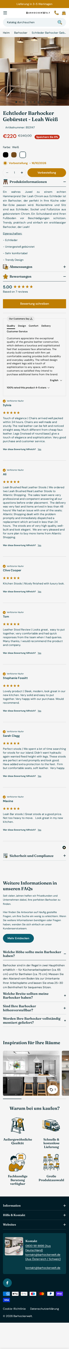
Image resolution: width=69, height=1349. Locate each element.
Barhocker (20, 33)
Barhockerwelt (22, 1316)
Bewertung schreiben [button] (34, 304)
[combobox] (34, 22)
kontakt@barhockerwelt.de (42, 1268)
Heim (6, 33)
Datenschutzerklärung (44, 1309)
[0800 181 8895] (56, 13)
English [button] (54, 380)
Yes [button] (39, 449)
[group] (34, 287)
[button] (16, 102)
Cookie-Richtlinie (14, 1309)
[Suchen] (60, 22)
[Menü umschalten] (5, 13)
